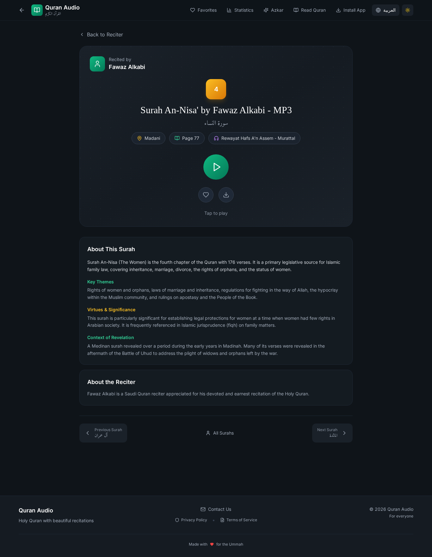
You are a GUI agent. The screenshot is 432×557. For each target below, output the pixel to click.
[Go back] (22, 10)
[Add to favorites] (205, 194)
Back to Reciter (105, 34)
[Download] (226, 194)
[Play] (216, 167)
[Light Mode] (407, 10)
